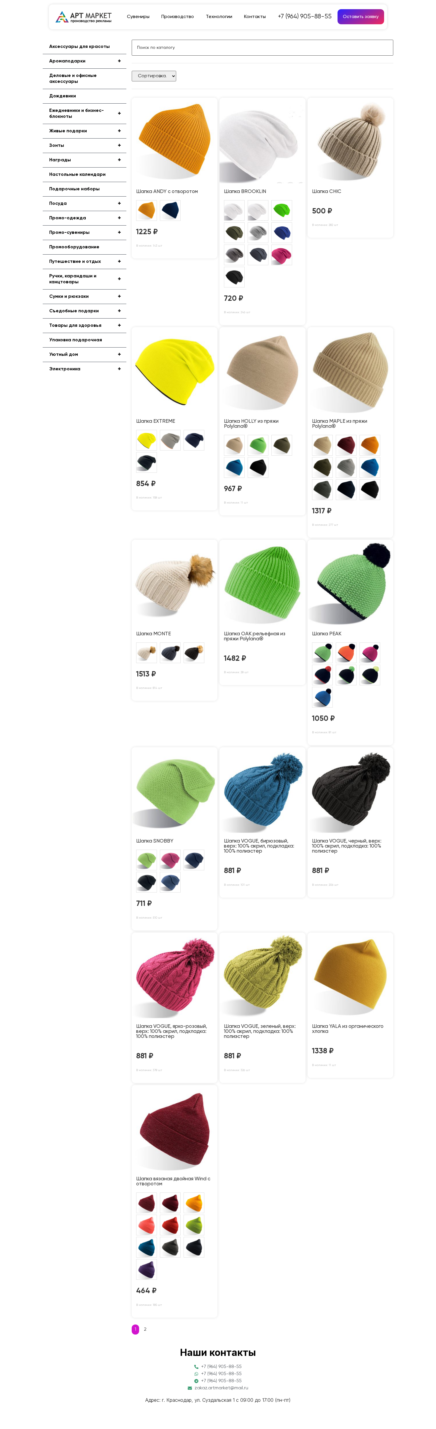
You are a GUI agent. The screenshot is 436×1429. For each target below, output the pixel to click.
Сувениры (138, 17)
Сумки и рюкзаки (85, 297)
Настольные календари (77, 174)
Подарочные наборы (74, 189)
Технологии (219, 17)
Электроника (85, 369)
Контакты (255, 17)
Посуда (85, 204)
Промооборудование (74, 247)
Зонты (85, 146)
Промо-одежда (85, 218)
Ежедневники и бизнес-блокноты (85, 113)
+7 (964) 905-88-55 (305, 17)
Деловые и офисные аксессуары (73, 78)
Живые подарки (85, 131)
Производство (177, 17)
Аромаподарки (85, 61)
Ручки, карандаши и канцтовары (85, 279)
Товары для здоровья (85, 326)
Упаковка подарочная (75, 340)
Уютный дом (85, 355)
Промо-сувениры (85, 233)
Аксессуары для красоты (79, 46)
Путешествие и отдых (85, 262)
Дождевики (62, 96)
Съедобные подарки (85, 311)
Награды (85, 160)
